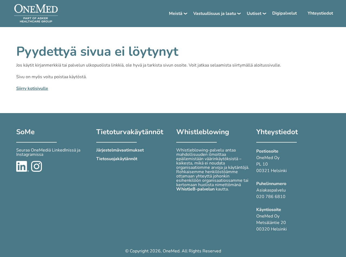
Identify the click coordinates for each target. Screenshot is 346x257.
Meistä (175, 14)
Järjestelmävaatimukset (120, 150)
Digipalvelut (284, 13)
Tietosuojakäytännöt (116, 159)
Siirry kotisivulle (32, 88)
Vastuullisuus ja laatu (214, 14)
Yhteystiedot (320, 13)
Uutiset (254, 14)
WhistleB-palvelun (195, 189)
